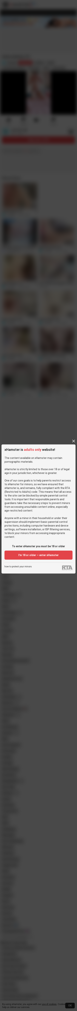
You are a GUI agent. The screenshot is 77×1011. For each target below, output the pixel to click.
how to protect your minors (18, 566)
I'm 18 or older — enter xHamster (38, 555)
